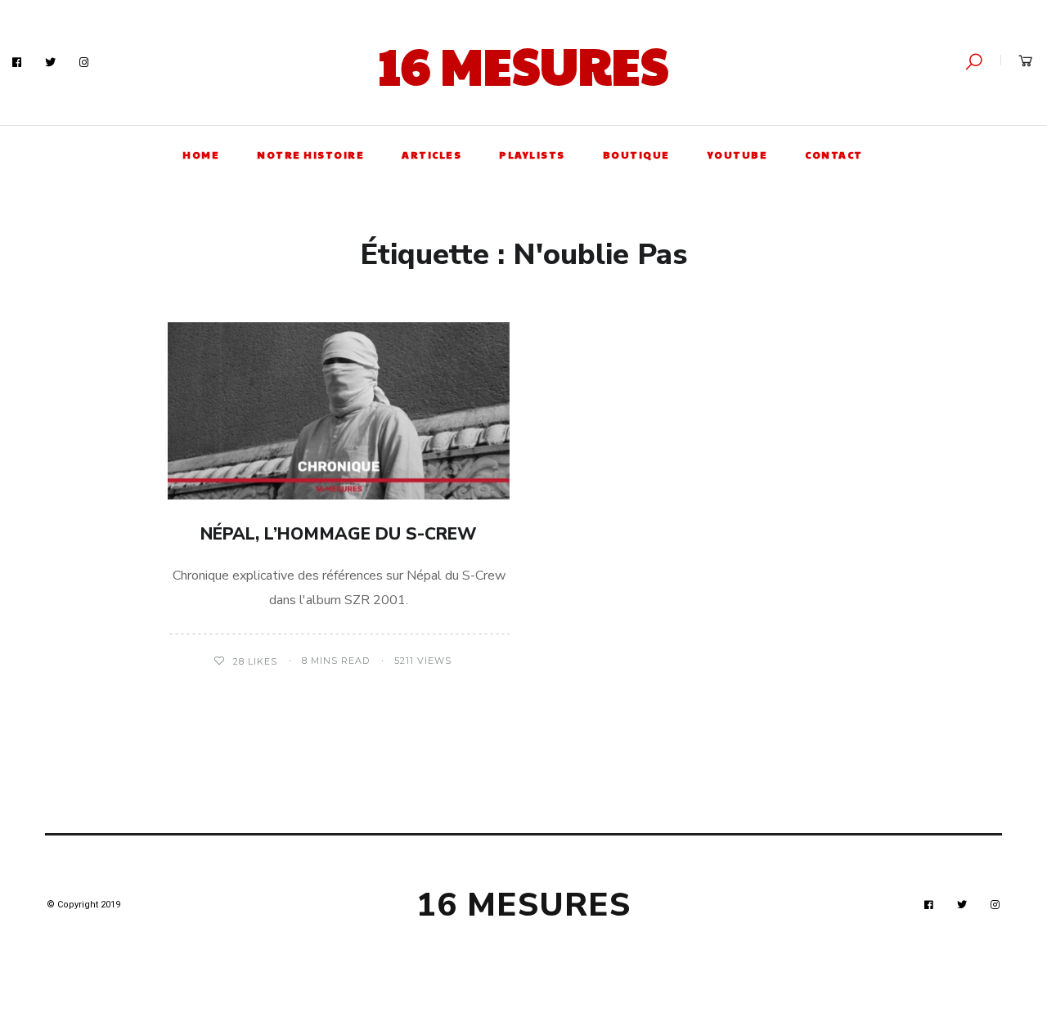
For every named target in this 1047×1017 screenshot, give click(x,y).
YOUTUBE (738, 154)
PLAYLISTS (532, 154)
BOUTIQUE (636, 154)
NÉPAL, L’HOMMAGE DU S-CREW (338, 533)
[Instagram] (84, 63)
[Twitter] (50, 63)
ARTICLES (431, 154)
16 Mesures (523, 64)
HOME (200, 154)
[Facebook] (17, 63)
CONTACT (834, 154)
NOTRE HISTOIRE (310, 154)
